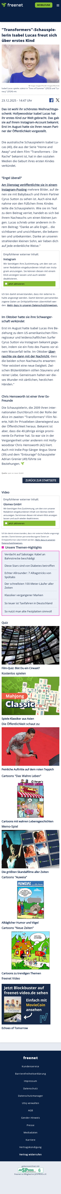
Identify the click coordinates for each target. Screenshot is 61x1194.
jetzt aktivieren (16, 283)
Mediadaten (31, 1132)
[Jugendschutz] (30, 1170)
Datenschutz (30, 1088)
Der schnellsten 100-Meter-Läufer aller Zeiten (29, 586)
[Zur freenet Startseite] (12, 4)
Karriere (30, 1139)
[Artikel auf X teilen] (57, 99)
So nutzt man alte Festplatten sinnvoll (28, 611)
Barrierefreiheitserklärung (30, 1073)
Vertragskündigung (30, 1147)
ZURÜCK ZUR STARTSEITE (41, 480)
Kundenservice (30, 1066)
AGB (30, 1110)
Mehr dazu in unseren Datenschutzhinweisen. (32, 305)
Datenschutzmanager (30, 1095)
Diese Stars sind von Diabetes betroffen (30, 566)
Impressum (30, 1081)
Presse (30, 1125)
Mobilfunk (43, 5)
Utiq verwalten (30, 1103)
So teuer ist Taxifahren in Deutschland (28, 603)
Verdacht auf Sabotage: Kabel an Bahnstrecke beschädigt (25, 556)
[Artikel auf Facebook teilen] (51, 99)
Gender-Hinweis (30, 1117)
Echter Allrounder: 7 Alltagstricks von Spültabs (28, 575)
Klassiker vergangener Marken (24, 595)
